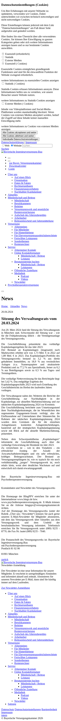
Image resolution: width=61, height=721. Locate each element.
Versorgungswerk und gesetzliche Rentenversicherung (31, 211)
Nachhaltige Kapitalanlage (27, 191)
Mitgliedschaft (21, 200)
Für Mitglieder (21, 229)
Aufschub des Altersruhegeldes (30, 215)
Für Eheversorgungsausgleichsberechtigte (35, 235)
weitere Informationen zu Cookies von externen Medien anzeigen (30, 128)
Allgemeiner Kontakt (25, 250)
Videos (24, 279)
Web (7, 145)
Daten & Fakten (22, 183)
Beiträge (18, 206)
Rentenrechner (21, 244)
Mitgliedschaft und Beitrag (21, 197)
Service (11, 247)
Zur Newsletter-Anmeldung (15, 587)
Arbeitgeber (20, 218)
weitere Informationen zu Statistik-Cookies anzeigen (28, 100)
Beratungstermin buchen (26, 261)
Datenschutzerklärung (12, 142)
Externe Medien (13, 60)
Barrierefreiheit (49, 709)
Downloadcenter (17, 166)
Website (18, 145)
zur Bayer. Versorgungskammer (25, 163)
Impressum (31, 142)
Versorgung (14, 223)
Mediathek (19, 273)
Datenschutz (7, 709)
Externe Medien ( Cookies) (19, 103)
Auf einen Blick (22, 177)
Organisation (20, 180)
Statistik (9, 57)
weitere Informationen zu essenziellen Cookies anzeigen (30, 80)
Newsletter (19, 282)
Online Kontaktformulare (27, 253)
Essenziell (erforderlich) (17, 54)
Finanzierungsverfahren (26, 189)
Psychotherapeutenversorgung (23, 285)
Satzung (12, 704)
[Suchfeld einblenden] (9, 158)
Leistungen (26, 267)
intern (4, 715)
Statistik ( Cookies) (15, 83)
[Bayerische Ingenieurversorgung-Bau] (21, 151)
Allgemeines (20, 226)
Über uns (12, 174)
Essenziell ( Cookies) (16, 63)
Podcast (25, 276)
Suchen (5, 148)
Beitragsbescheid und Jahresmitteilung (34, 221)
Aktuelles (13, 194)
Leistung (25, 258)
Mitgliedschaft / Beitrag (33, 255)
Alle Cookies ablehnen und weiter (18, 136)
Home (4, 306)
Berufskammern (22, 203)
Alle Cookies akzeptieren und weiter (19, 132)
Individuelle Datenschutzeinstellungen (20, 139)
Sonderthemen (21, 241)
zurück (4, 559)
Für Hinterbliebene (24, 232)
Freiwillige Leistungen (25, 238)
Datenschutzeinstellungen (28, 709)
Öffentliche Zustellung (25, 270)
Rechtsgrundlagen (23, 186)
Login (11, 168)
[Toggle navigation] (2, 291)
